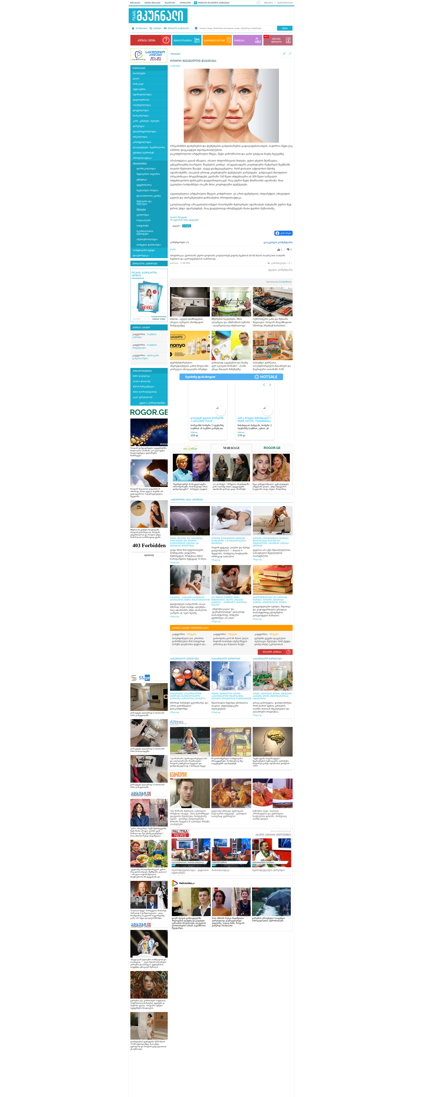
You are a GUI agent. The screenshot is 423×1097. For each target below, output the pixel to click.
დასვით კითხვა (272, 652)
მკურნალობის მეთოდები (144, 232)
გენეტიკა (141, 179)
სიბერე (186, 226)
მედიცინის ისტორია (148, 174)
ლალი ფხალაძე (141, 381)
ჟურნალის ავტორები (144, 264)
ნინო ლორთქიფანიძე (144, 391)
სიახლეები (139, 73)
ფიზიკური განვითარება (145, 357)
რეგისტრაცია (285, 3)
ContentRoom (278, 282)
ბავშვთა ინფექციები (144, 346)
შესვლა (268, 3)
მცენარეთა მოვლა (147, 190)
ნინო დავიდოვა (141, 376)
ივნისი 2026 (158, 319)
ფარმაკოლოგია (146, 168)
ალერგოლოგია (142, 105)
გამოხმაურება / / (281, 263)
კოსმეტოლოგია (142, 142)
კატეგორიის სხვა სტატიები (187, 500)
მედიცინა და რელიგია (144, 203)
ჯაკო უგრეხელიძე (142, 397)
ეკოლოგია (142, 214)
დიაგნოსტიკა (141, 255)
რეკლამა (170, 3)
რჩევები (141, 209)
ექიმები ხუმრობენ (143, 152)
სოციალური (143, 220)
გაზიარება (286, 233)
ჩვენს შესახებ (152, 3)
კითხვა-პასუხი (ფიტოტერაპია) (190, 628)
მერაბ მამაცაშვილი (143, 386)
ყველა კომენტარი (280, 270)
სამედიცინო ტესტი (144, 250)
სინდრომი (142, 225)
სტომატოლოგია (142, 94)
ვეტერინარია (144, 185)
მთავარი (135, 3)
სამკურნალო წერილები (184, 659)
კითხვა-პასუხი (141, 327)
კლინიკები (141, 29)
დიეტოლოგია (141, 110)
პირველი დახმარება (148, 244)
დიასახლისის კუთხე (148, 195)
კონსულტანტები (142, 371)
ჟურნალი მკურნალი (178, 29)
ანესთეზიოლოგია (146, 239)
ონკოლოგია (140, 136)
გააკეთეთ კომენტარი (278, 242)
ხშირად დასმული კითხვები (214, 3)
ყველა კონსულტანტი (152, 402)
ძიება (285, 28)
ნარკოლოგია (141, 115)
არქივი (136, 319)
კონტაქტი (185, 3)
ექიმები (157, 29)
